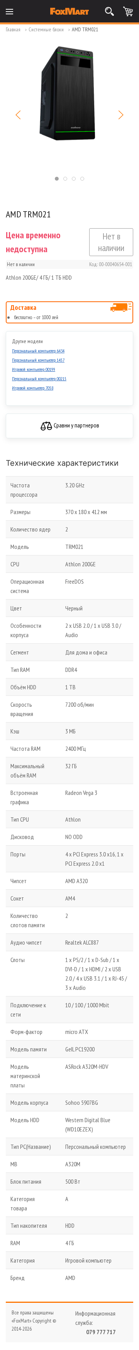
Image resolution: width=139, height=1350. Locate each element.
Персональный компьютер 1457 (38, 360)
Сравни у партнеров (76, 425)
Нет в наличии (111, 242)
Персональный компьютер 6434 (38, 351)
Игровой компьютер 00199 (33, 369)
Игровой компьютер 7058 (32, 388)
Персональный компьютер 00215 (39, 378)
